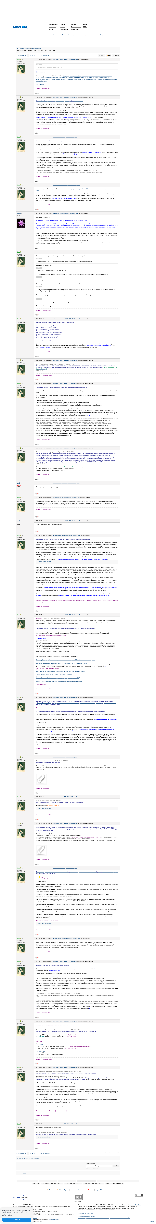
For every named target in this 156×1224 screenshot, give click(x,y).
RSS (109, 55)
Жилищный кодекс (41, 72)
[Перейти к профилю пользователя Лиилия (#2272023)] (21, 227)
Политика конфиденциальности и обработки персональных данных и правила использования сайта (104, 1218)
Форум (51, 29)
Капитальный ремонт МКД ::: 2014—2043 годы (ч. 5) (65, 59)
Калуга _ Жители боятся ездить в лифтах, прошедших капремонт (54, 674)
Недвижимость (53, 24)
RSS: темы (52, 1190)
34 (41, 55)
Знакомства (52, 27)
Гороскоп (74, 24)
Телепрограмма (76, 27)
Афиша (62, 27)
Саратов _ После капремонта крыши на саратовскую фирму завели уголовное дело (59, 681)
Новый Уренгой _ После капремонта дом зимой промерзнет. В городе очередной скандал (60, 671)
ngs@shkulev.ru (33, 1218)
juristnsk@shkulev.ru (54, 1219)
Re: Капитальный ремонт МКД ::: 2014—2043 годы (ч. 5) (66, 185)
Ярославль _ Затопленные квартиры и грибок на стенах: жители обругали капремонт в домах (61, 663)
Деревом (117, 55)
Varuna (24, 1173)
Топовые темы (94, 34)
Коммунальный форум (36, 48)
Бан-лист (83, 1190)
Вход (101, 34)
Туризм (62, 24)
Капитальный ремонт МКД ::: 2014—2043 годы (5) (65, 97)
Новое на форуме (82, 34)
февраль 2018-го (40, 1051)
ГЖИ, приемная (40, 84)
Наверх (152, 1221)
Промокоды (75, 29)
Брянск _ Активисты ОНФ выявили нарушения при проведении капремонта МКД (58, 678)
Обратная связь (104, 1190)
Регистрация (71, 34)
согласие (19, 1214)
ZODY (85, 27)
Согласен (16, 1220)
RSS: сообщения (63, 1190)
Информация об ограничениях (86, 1213)
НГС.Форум (20, 48)
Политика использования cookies (86, 1216)
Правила (90, 1190)
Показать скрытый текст (44, 561)
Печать (103, 55)
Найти (64, 34)
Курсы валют (64, 29)
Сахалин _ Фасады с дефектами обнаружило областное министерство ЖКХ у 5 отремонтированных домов (65, 660)
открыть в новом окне (92, 1168)
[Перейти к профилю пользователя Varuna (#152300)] (21, 73)
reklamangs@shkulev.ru (135, 1205)
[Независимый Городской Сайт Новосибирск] (20, 28)
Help (97, 1190)
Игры (85, 24)
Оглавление (56, 34)
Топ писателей (75, 1190)
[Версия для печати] (36, 93)
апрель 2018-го (40, 1044)
